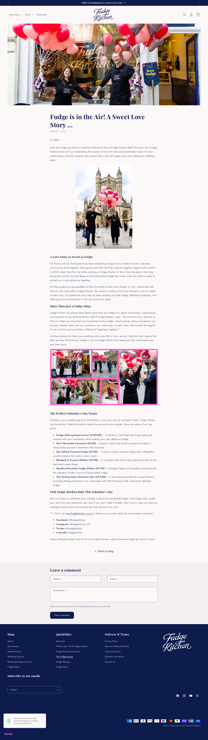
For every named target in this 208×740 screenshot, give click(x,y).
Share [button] (56, 139)
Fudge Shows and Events (68, 651)
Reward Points (14, 651)
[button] (15, 15)
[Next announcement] (200, 3)
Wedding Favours (15, 656)
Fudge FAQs (13, 666)
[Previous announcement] (8, 3)
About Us (60, 641)
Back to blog (105, 551)
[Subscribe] (57, 689)
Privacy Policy (111, 641)
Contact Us (110, 661)
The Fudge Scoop (64, 656)
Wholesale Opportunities (19, 661)
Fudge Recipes (63, 661)
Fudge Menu (62, 666)
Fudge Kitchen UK (177, 726)
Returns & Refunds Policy (117, 646)
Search (10, 641)
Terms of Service (113, 651)
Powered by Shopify (193, 726)
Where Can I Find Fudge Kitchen (72, 646)
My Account (13, 646)
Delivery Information (114, 656)
